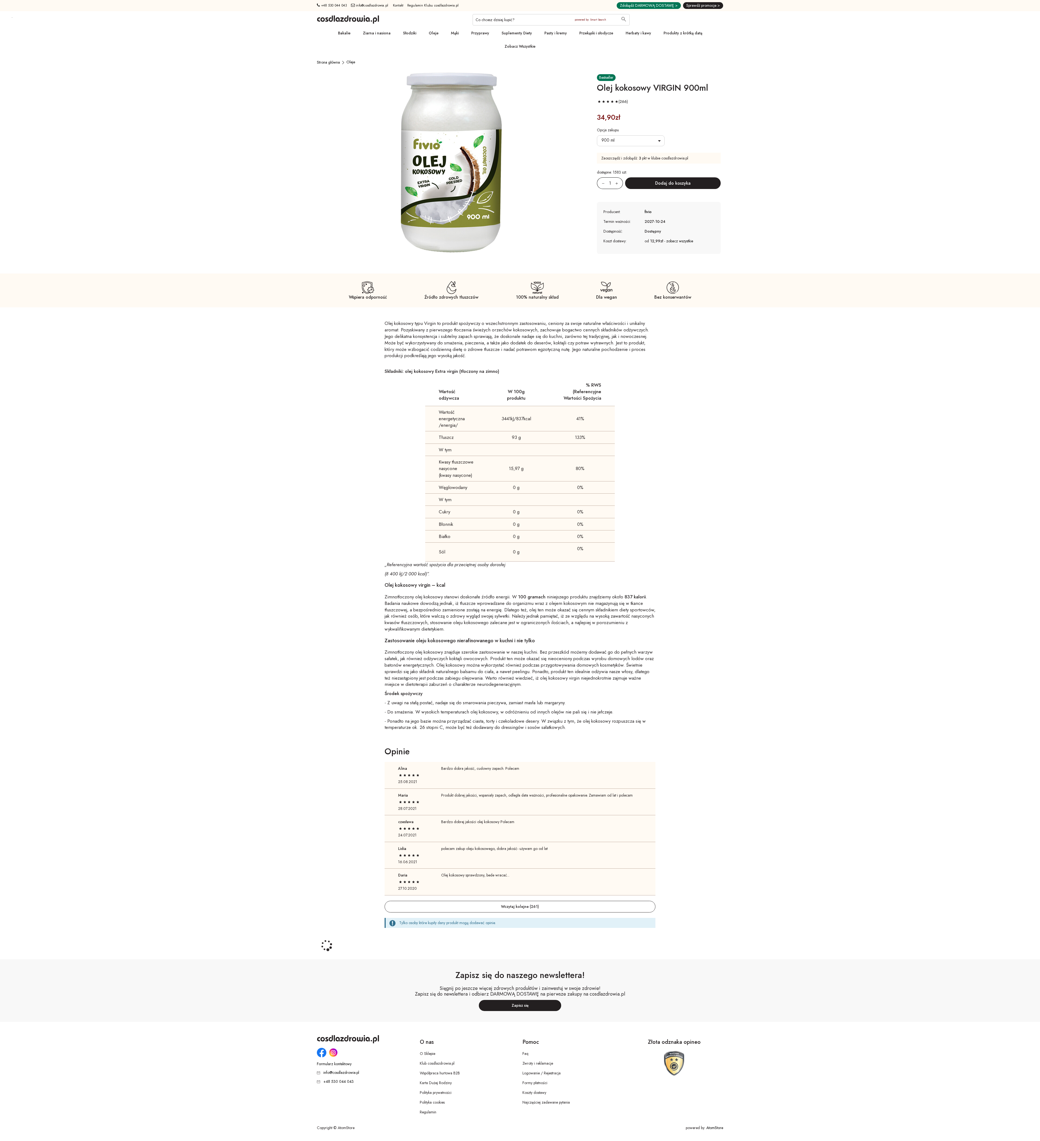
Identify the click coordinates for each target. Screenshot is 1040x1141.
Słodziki (409, 33)
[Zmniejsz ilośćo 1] (600, 183)
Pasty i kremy (555, 33)
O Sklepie (427, 1053)
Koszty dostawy (534, 1092)
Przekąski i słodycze (596, 33)
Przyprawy (480, 33)
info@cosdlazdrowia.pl (371, 5)
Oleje (433, 33)
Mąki (455, 33)
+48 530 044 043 (333, 5)
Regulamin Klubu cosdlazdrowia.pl (433, 5)
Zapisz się (520, 1005)
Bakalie (344, 33)
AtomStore (714, 1127)
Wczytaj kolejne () (520, 906)
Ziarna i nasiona (377, 33)
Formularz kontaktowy (334, 1064)
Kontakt (398, 5)
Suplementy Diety (517, 33)
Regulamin (428, 1112)
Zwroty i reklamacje (537, 1063)
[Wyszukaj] (623, 20)
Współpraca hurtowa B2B (440, 1073)
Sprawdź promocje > (703, 5)
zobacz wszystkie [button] (679, 241)
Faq (525, 1053)
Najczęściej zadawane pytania (546, 1102)
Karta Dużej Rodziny (436, 1082)
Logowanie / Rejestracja (541, 1073)
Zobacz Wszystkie (520, 46)
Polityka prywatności (435, 1092)
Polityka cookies (432, 1102)
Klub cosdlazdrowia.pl (437, 1063)
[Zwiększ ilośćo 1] (619, 183)
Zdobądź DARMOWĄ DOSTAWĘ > (649, 5)
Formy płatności (534, 1082)
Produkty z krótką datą (683, 33)
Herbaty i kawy (638, 33)
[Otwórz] (631, 140)
